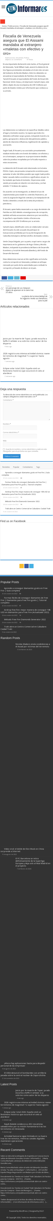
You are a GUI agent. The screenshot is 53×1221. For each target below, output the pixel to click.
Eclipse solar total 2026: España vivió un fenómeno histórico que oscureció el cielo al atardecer (23, 371)
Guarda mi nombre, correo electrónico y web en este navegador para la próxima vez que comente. (25, 450)
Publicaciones (13, 26)
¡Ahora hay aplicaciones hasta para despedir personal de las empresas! (23, 1064)
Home (4, 26)
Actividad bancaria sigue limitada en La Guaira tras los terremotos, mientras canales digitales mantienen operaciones (24, 1138)
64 (21, 478)
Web (5, 441)
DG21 (42, 1211)
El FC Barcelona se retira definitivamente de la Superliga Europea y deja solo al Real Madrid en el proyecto (32, 862)
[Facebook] (26, 566)
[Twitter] (31, 566)
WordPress (23, 1211)
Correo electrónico (11, 432)
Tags (38, 467)
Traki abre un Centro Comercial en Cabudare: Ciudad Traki (27, 509)
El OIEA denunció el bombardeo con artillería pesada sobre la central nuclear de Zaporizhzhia (23, 1074)
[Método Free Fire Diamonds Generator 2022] (3, 501)
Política (26, 58)
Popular (16, 467)
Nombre (7, 424)
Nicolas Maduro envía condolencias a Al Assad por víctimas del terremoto (32, 645)
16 (21, 497)
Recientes (6, 467)
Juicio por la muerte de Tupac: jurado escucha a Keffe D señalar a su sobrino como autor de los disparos (25, 341)
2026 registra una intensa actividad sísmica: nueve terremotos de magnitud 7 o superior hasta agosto (26, 356)
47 (21, 487)
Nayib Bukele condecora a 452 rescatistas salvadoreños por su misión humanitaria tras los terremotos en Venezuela (23, 1126)
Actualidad (19, 58)
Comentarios (28, 467)
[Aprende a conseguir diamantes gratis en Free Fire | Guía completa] (3, 472)
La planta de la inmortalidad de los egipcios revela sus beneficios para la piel (33, 297)
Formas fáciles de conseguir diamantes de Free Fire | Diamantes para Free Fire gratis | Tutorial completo (24, 600)
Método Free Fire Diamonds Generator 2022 (22, 501)
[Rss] (21, 566)
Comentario (8, 400)
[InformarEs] (26, 8)
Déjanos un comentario (13, 60)
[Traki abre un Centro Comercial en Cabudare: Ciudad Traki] (3, 508)
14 (21, 504)
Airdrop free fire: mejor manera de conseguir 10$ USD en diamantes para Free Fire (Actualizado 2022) (25, 611)
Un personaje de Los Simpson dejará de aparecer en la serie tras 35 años (19, 289)
